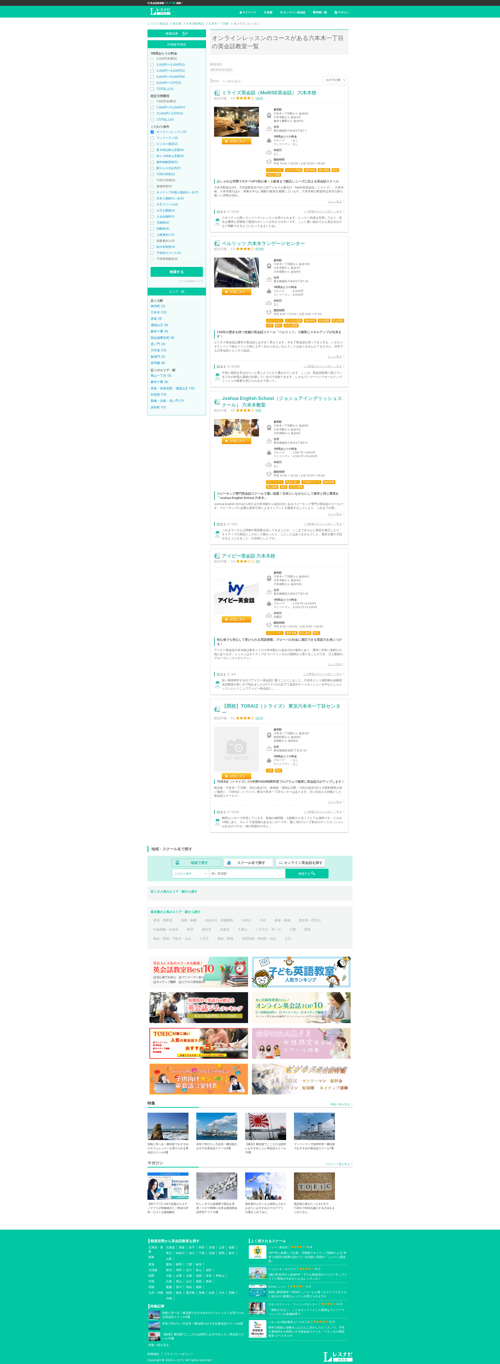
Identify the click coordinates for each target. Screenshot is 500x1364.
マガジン (343, 12)
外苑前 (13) (159, 394)
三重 (189, 1264)
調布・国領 (225, 938)
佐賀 (212, 1292)
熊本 (179, 1292)
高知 (189, 1287)
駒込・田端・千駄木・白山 (172, 938)
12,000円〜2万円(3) (169, 113)
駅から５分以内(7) (168, 168)
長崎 (202, 1292)
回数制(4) (162, 228)
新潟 (169, 1270)
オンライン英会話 (294, 12)
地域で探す (199, 863)
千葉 (202, 1253)
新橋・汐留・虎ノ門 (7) (167, 401)
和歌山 (220, 1275)
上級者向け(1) (165, 234)
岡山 (179, 1281)
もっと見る (335, 201)
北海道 (170, 1247)
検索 (269, 12)
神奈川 (180, 1253)
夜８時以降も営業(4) (170, 150)
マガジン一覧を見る (337, 1164)
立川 (288, 938)
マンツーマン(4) (167, 138)
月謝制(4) (162, 222)
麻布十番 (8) (159, 382)
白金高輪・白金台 (166, 929)
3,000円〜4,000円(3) (170, 70)
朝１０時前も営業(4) (170, 156)
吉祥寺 (246, 920)
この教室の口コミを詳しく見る (322, 211)
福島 (232, 1247)
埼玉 (192, 1253)
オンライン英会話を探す (303, 863)
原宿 (307, 929)
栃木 (232, 1253)
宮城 (212, 1247)
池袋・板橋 (188, 920)
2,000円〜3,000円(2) (170, 64)
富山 (199, 1270)
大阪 (169, 1275)
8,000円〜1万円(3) (168, 83)
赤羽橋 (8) (158, 363)
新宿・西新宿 (163, 920)
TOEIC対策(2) (165, 174)
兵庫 (179, 1275)
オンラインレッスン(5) (171, 132)
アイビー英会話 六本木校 (248, 556)
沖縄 (169, 1298)
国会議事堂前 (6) (163, 338)
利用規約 (153, 1354)
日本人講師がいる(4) (170, 198)
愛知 (169, 1264)
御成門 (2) (158, 357)
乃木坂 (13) (159, 350)
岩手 (192, 1247)
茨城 (212, 1253)
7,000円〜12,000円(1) (170, 107)
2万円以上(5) (165, 119)
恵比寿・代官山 (310, 920)
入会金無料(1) (165, 216)
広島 (169, 1281)
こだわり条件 (183, 873)
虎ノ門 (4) (158, 344)
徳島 (199, 1287)
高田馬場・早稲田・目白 (259, 938)
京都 (189, 1275)
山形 (222, 1247)
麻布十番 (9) (159, 331)
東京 (169, 1253)
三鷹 (292, 929)
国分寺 (206, 929)
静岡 (179, 1264)
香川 (179, 1287)
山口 (189, 1281)
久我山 (242, 929)
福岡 (169, 1292)
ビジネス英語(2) (167, 144)
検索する (177, 272)
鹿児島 (190, 1292)
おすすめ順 (333, 80)
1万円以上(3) (164, 89)
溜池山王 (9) (159, 325)
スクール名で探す (251, 863)
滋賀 (199, 1275)
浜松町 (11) (158, 407)
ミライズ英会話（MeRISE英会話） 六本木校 (269, 92)
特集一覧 (321, 12)
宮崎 (232, 1292)
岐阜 (199, 1264)
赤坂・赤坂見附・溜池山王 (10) (173, 388)
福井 (209, 1270)
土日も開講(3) (165, 210)
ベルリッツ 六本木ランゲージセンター (263, 243)
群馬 (222, 1253)
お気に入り (237, 141)
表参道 (224, 929)
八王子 (204, 938)
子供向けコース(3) (168, 253)
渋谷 (263, 920)
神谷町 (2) (158, 306)
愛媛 (169, 1287)
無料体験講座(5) (167, 162)
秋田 (202, 1247)
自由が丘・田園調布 (219, 920)
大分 (222, 1292)
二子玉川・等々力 (268, 929)
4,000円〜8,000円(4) (170, 77)
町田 (190, 929)
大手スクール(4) (167, 204)
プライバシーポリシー (178, 1354)
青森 (182, 1247)
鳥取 (199, 1281)
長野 (179, 1270)
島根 (209, 1281)
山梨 (169, 1259)
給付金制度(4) (165, 247)
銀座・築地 (282, 920)
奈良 (209, 1275)
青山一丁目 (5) (161, 375)
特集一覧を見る (340, 1104)
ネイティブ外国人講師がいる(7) (177, 192)
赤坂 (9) (156, 318)
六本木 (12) (159, 312)
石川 (189, 1270)
